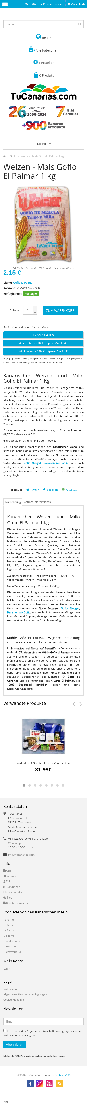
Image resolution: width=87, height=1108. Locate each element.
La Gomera (10, 925)
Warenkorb (77, 4)
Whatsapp (71, 490)
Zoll (7, 881)
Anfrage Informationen (37, 501)
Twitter (34, 490)
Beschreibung (13, 502)
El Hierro (8, 936)
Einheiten (15, 310)
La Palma (9, 930)
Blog (9, 897)
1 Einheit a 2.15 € (43, 335)
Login (6, 968)
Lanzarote (9, 946)
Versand (11, 876)
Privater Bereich (52, 4)
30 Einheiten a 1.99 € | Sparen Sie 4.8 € (43, 351)
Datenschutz (11, 989)
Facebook (51, 490)
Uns (8, 871)
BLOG (32, 4)
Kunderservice (13, 892)
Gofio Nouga (32, 463)
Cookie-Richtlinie (13, 999)
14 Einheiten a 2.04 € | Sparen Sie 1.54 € (43, 343)
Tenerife (8, 920)
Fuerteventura (12, 952)
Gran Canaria (11, 941)
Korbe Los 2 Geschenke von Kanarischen (43, 763)
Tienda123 (64, 1075)
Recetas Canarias (17, 903)
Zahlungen (13, 887)
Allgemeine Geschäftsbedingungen (25, 994)
